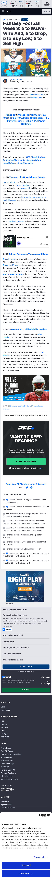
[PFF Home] (9, 11)
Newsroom (5, 710)
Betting (4, 724)
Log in (40, 468)
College (4, 734)
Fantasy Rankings (8, 773)
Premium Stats (7, 761)
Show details (39, 857)
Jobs (3, 707)
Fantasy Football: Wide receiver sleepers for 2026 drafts (22, 536)
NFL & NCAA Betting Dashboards (26, 118)
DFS (3, 731)
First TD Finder (7, 751)
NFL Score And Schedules (11, 754)
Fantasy (4, 727)
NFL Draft (5, 737)
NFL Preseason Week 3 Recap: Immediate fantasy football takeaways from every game (24, 515)
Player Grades (6, 757)
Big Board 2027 (7, 776)
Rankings (10, 115)
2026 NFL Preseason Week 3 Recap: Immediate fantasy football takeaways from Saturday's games (24, 522)
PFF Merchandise (8, 808)
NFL (4, 2)
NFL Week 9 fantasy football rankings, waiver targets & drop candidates (24, 160)
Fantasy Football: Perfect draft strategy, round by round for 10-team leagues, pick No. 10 (26, 555)
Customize (24, 873)
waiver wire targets (12, 274)
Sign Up (25, 19)
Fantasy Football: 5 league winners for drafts (24, 549)
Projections (23, 115)
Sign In (46, 11)
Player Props (6, 748)
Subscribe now (26, 461)
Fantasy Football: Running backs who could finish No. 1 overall (24, 543)
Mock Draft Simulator (9, 779)
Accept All (26, 865)
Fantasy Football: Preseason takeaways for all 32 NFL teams (26, 508)
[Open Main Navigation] (3, 11)
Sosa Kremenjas (25, 163)
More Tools (26, 666)
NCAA (4, 5)
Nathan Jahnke (16, 80)
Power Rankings (7, 764)
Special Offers (6, 805)
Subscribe (5, 801)
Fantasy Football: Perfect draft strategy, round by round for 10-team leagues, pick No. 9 (26, 562)
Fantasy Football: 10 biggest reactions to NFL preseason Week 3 (24, 501)
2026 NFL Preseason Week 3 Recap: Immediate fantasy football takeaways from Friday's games (23, 529)
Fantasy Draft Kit (8, 770)
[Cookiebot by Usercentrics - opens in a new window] (39, 815)
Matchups (5, 767)
